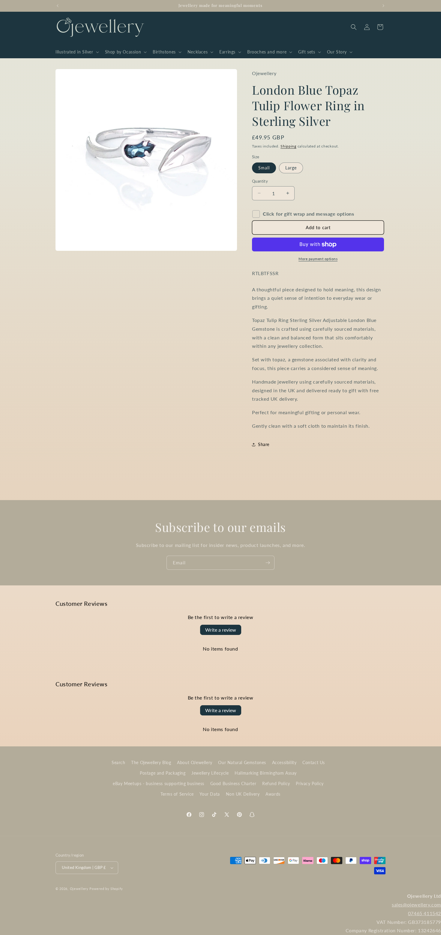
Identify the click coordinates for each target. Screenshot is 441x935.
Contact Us (313, 762)
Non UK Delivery (243, 794)
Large (291, 167)
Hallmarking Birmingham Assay (266, 773)
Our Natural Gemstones (242, 762)
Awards (273, 794)
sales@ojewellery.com (416, 904)
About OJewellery (194, 762)
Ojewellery (79, 889)
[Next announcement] (383, 5)
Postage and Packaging (163, 773)
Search (118, 762)
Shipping (288, 146)
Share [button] (263, 444)
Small (264, 167)
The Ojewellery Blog (151, 762)
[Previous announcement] (57, 5)
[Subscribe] (267, 563)
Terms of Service (177, 794)
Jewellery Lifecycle (210, 773)
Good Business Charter (233, 783)
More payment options (318, 259)
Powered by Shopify (106, 889)
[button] (76, 52)
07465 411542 (424, 913)
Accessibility (284, 762)
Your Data (210, 794)
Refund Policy (276, 783)
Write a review (220, 630)
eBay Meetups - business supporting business (158, 783)
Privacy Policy (309, 783)
